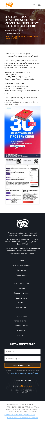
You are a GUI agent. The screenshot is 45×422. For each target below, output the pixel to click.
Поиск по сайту (21, 308)
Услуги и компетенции (21, 265)
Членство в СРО (21, 326)
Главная (21, 261)
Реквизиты (21, 331)
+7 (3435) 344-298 (24, 381)
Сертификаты (21, 298)
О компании (21, 270)
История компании (21, 321)
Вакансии (21, 303)
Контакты (21, 335)
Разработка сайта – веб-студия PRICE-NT (19, 415)
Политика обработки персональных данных (22, 418)
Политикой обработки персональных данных (24, 373)
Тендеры (21, 288)
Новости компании (21, 284)
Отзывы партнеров (21, 293)
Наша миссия (21, 316)
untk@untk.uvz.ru (25, 386)
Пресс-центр (21, 275)
